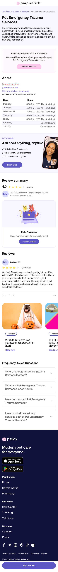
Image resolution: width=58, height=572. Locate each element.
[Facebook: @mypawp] (4, 545)
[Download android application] (29, 469)
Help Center (9, 506)
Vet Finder (6, 11)
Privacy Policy (23, 554)
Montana (16, 11)
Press (5, 537)
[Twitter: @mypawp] (10, 545)
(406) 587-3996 (10, 87)
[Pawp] (9, 439)
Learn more (12, 165)
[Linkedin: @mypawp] (33, 545)
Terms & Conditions (9, 554)
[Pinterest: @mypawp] (22, 545)
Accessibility (34, 554)
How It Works (10, 487)
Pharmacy (8, 493)
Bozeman (25, 11)
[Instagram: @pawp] (16, 545)
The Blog (7, 512)
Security (44, 554)
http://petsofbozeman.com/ (15, 91)
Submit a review (29, 67)
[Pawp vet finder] (29, 3)
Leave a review (29, 242)
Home (5, 482)
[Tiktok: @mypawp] (27, 545)
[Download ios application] (29, 461)
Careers (7, 531)
